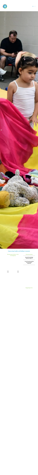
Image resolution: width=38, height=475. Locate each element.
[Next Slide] (36, 130)
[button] (8, 272)
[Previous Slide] (1, 130)
